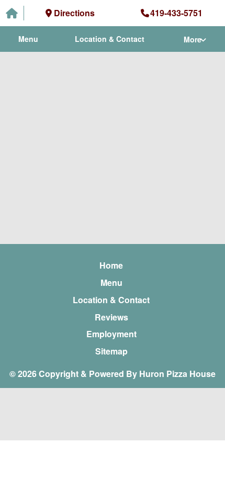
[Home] (12, 13)
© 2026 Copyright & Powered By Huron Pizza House (112, 374)
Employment (111, 334)
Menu (28, 39)
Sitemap (111, 351)
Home (111, 265)
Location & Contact (109, 39)
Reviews (111, 317)
